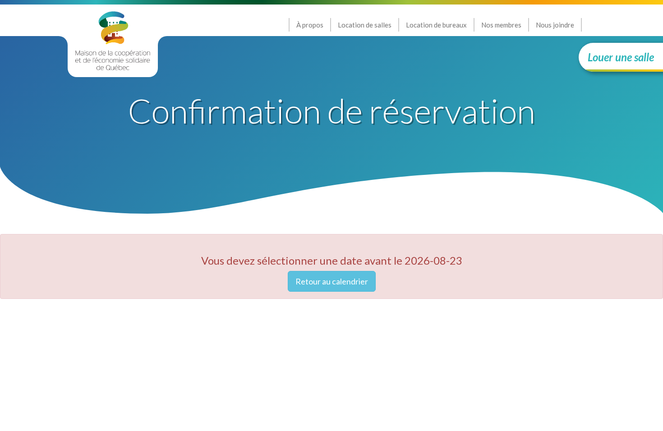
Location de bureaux (436, 25)
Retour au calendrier (331, 281)
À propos (309, 25)
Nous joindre (555, 25)
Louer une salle (621, 57)
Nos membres (501, 25)
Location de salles (364, 25)
